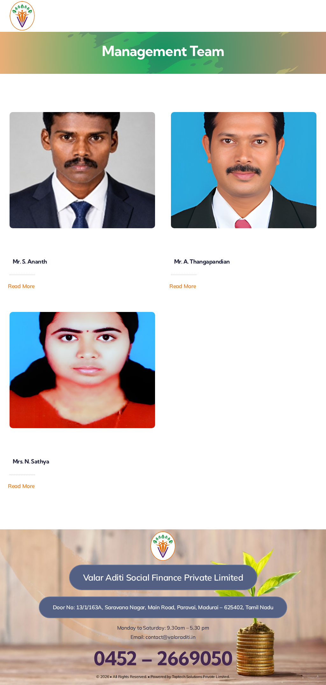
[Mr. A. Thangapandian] (243, 114)
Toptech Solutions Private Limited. (201, 676)
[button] (26, 286)
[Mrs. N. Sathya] (82, 314)
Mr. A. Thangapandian (202, 261)
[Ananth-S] (82, 114)
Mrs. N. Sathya (31, 461)
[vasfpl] (22, 3)
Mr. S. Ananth (30, 261)
